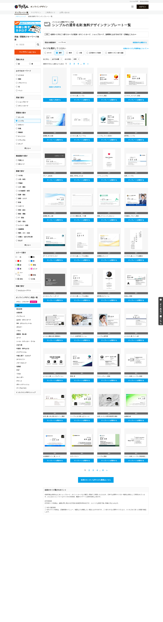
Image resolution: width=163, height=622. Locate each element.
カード (18, 338)
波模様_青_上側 (48, 216)
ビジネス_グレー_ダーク (51, 296)
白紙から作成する (55, 100)
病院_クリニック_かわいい (105, 216)
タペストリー (20, 359)
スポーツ (21, 206)
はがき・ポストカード (23, 320)
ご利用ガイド (50, 12)
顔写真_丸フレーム (103, 296)
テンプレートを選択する (82, 100)
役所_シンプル (129, 176)
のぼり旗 (19, 345)
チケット (19, 381)
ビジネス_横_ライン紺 (131, 336)
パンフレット (20, 316)
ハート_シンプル (102, 176)
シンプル (21, 121)
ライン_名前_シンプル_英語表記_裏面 (136, 456)
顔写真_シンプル (129, 136)
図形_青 (72, 376)
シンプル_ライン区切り (104, 136)
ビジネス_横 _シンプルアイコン (53, 376)
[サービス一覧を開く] (132, 6)
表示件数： (68, 59)
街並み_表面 (128, 296)
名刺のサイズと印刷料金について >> (136, 48)
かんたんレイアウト (24, 290)
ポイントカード (23, 106)
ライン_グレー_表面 (103, 376)
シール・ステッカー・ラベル (25, 341)
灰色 (21, 279)
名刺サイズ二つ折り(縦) (115, 53)
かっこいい (21, 136)
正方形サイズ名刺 (95, 53)
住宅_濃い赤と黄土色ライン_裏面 (54, 416)
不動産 (20, 183)
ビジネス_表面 (102, 96)
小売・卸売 (21, 179)
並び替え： (47, 59)
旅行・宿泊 (21, 221)
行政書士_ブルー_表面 (131, 216)
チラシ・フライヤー (26, 302)
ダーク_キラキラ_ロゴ (50, 256)
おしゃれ (21, 117)
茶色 (34, 275)
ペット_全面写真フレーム (78, 336)
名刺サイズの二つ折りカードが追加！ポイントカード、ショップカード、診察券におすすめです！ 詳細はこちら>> (91, 34)
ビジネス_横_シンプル (77, 96)
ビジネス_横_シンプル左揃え (79, 296)
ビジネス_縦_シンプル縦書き (133, 256)
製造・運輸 (21, 214)
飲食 (19, 202)
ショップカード (23, 102)
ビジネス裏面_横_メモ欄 (78, 216)
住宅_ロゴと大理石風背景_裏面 (107, 416)
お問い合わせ (65, 12)
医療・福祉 (21, 194)
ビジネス (21, 75)
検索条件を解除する (140, 42)
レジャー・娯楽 (23, 225)
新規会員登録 (144, 1)
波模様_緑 (127, 416)
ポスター (19, 327)
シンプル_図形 (102, 456)
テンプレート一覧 (21, 12)
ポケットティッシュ (22, 384)
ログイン (142, 7)
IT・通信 (21, 217)
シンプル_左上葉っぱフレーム (79, 416)
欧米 (70, 53)
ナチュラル (21, 140)
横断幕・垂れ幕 (21, 334)
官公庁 (20, 240)
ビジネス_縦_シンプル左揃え (79, 256)
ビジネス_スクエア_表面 (132, 96)
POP (17, 370)
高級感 (20, 132)
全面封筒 (19, 312)
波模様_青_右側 (48, 136)
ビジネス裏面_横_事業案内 (51, 336)
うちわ (18, 374)
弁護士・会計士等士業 (25, 237)
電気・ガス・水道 (24, 233)
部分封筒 (19, 309)
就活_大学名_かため (76, 176)
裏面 (19, 79)
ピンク (35, 269)
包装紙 (18, 366)
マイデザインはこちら (27, 52)
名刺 (17, 305)
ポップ (20, 144)
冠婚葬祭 (21, 229)
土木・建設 (21, 187)
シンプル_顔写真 (102, 336)
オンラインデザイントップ (27, 392)
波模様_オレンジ (102, 256)
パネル (18, 330)
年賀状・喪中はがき (22, 348)
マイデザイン (36, 12)
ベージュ (20, 274)
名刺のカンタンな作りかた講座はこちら (96, 480)
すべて (49, 53)
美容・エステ (22, 198)
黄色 (34, 265)
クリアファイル (21, 352)
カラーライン (74, 456)
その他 (20, 175)
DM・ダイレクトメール (24, 323)
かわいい (21, 125)
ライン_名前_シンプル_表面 (133, 376)
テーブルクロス (21, 388)
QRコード (21, 164)
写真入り (21, 160)
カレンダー (20, 377)
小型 (80, 53)
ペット (20, 90)
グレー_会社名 (47, 176)
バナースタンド (21, 363)
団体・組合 (21, 210)
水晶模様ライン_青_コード (51, 456)
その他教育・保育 (24, 191)
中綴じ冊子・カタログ (23, 356)
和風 (19, 128)
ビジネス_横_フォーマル (78, 136)
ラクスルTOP (134, 1)
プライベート (22, 83)
